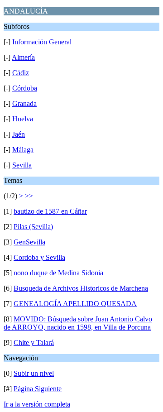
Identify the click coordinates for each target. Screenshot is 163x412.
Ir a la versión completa (37, 404)
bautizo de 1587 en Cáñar (50, 211)
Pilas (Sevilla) (33, 226)
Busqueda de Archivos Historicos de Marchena (81, 288)
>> (29, 196)
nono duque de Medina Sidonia (58, 273)
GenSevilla (29, 242)
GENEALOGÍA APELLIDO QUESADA (75, 303)
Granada (24, 103)
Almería (23, 57)
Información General (42, 42)
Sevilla (22, 165)
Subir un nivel (34, 373)
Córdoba (24, 88)
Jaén (18, 134)
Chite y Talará (34, 342)
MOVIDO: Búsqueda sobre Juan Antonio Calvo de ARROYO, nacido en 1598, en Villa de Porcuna (78, 323)
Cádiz (20, 73)
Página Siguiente (38, 389)
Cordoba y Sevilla (39, 257)
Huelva (22, 119)
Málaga (23, 149)
